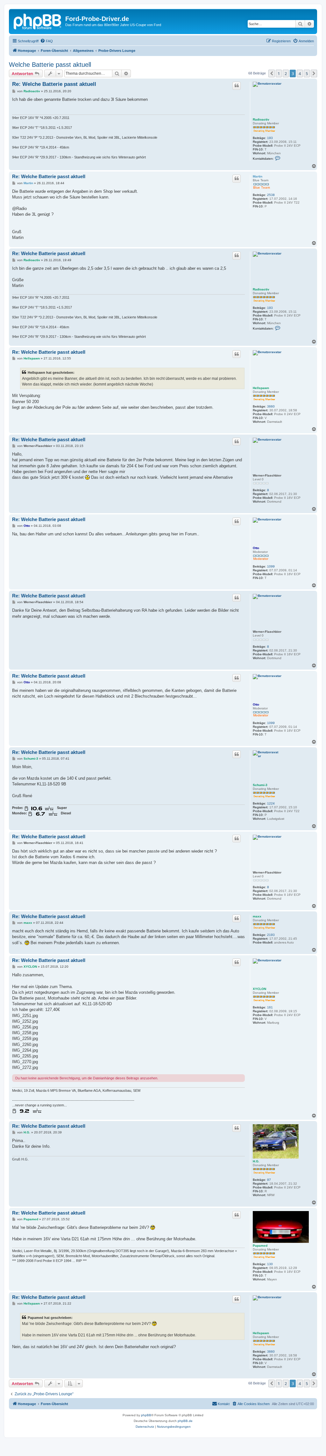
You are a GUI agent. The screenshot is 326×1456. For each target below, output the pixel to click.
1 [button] (279, 73)
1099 (271, 566)
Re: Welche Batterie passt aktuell (54, 84)
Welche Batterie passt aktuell (50, 64)
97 (269, 1179)
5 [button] (307, 73)
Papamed (260, 1245)
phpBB (146, 1415)
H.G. (256, 1161)
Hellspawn (261, 388)
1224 (271, 803)
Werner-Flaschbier (267, 475)
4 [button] (300, 73)
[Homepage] (38, 20)
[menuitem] (46, 41)
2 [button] (286, 73)
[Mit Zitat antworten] (236, 85)
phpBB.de (185, 1421)
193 (270, 138)
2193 (271, 935)
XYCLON (259, 989)
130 (270, 1264)
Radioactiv (261, 119)
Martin (257, 176)
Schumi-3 (260, 785)
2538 (271, 195)
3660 (271, 406)
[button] (271, 73)
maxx (257, 916)
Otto (256, 548)
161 (270, 1007)
